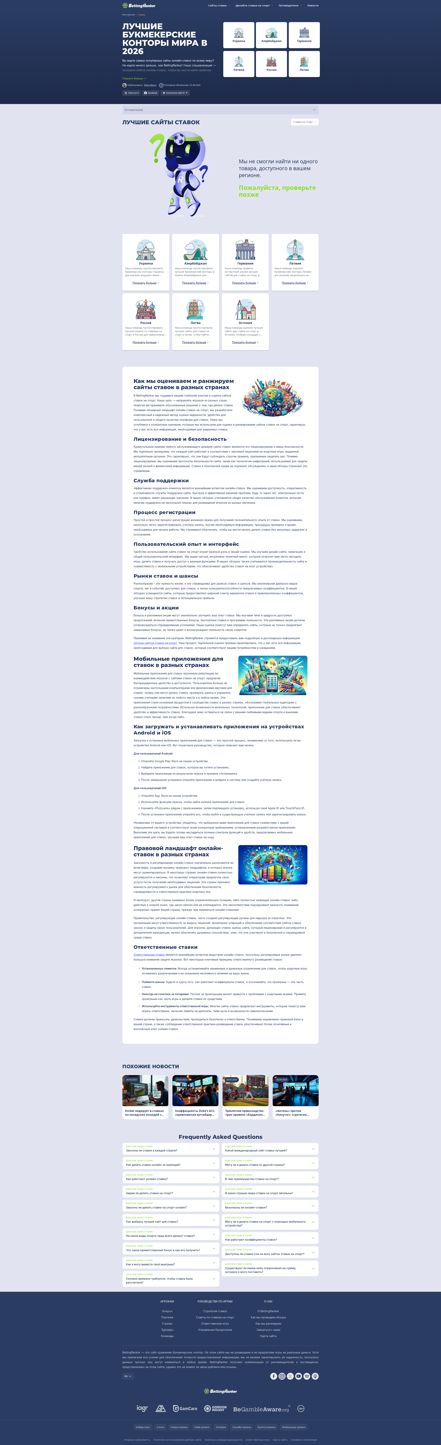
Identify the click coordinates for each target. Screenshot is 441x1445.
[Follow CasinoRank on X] (290, 1376)
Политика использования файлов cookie (177, 1439)
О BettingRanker (268, 1311)
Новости (313, 5)
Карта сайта (268, 1336)
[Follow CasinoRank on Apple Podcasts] (315, 1376)
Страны (167, 1323)
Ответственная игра (215, 1323)
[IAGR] (142, 1408)
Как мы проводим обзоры (268, 1317)
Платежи (167, 1317)
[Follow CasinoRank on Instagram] (282, 1376)
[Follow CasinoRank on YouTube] (298, 1376)
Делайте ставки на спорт (253, 5)
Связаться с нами (268, 1330)
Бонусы (167, 1311)
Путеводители (288, 5)
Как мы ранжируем (268, 1323)
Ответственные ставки (149, 954)
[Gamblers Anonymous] (160, 1408)
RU (126, 1376)
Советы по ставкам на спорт (215, 1317)
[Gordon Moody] (215, 1408)
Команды (167, 1336)
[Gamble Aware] (261, 1408)
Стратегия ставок (215, 1311)
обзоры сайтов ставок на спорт (155, 643)
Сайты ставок (217, 5)
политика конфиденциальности (223, 1439)
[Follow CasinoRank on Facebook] (273, 1376)
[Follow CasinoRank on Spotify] (306, 1376)
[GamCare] (185, 1408)
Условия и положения (304, 1439)
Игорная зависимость (137, 1439)
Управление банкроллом (215, 1330)
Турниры (167, 1330)
